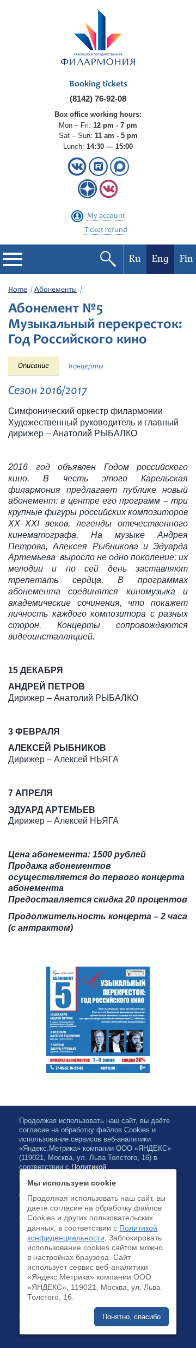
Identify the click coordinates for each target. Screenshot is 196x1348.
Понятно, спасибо (131, 1317)
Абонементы (55, 290)
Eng (160, 259)
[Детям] (108, 196)
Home (17, 290)
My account (106, 216)
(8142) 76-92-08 (98, 98)
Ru (135, 259)
